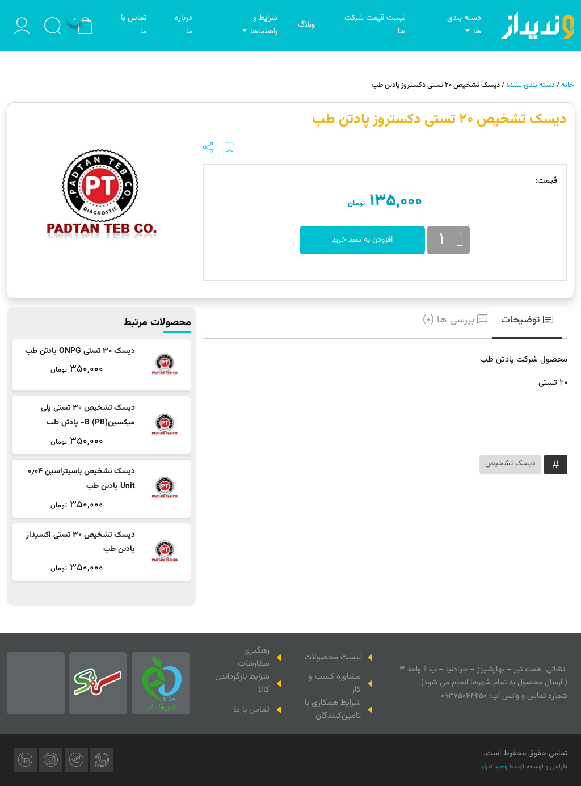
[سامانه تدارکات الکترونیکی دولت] (98, 683)
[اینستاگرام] (51, 760)
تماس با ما (133, 25)
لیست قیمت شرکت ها (375, 25)
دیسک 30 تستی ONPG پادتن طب (80, 351)
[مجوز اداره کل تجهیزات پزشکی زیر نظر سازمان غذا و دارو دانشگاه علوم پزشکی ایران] (161, 683)
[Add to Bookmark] (230, 148)
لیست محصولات (332, 657)
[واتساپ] (102, 760)
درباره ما (183, 25)
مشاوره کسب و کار (335, 683)
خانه (567, 85)
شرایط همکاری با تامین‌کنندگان (333, 709)
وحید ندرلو (494, 767)
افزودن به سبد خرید (362, 240)
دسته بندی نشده (530, 85)
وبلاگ (306, 25)
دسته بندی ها (464, 25)
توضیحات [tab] (520, 320)
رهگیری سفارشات (254, 657)
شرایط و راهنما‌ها (263, 25)
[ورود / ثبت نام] (22, 25)
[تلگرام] (76, 760)
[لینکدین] (25, 760)
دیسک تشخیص (510, 463)
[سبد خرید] (85, 25)
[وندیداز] (537, 25)
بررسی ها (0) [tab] (448, 320)
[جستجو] (52, 25)
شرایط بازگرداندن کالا (242, 683)
